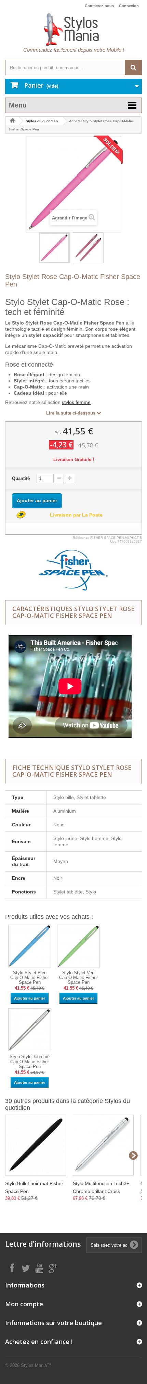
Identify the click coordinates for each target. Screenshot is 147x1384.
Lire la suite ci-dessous (71, 413)
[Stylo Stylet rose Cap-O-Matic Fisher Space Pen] (54, 248)
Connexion (129, 6)
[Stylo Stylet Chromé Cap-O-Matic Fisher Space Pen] (29, 1029)
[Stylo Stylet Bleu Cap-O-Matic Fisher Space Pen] (29, 945)
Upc (113, 541)
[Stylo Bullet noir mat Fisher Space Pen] (35, 1145)
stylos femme (76, 402)
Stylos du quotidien (42, 121)
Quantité (21, 478)
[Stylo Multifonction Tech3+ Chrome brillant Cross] (103, 1145)
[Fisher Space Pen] (73, 569)
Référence (81, 537)
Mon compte (24, 1304)
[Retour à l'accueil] (12, 121)
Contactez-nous (99, 6)
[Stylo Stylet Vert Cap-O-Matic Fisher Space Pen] (78, 945)
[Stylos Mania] (73, 30)
